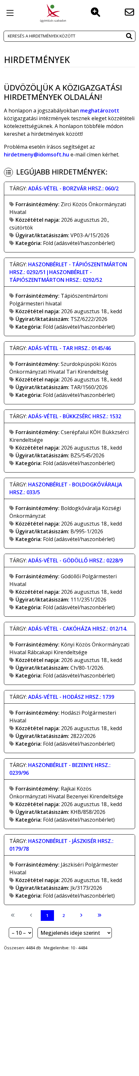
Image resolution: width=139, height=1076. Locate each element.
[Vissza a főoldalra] (53, 13)
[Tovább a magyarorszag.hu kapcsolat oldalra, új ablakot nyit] (129, 12)
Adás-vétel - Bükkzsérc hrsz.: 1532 (74, 416)
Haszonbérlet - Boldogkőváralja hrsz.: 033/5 (65, 488)
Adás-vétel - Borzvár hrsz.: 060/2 (73, 188)
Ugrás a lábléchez (92, 20)
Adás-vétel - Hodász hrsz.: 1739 (71, 696)
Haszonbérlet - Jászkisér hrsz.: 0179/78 (61, 844)
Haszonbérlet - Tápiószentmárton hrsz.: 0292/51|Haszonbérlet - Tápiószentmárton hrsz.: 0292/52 (68, 272)
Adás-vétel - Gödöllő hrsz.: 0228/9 (75, 560)
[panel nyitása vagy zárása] (10, 13)
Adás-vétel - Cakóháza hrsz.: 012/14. (77, 628)
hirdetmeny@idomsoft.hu (36, 154)
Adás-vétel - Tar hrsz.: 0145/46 (69, 348)
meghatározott (99, 110)
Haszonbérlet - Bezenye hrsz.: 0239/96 (60, 769)
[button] (129, 37)
